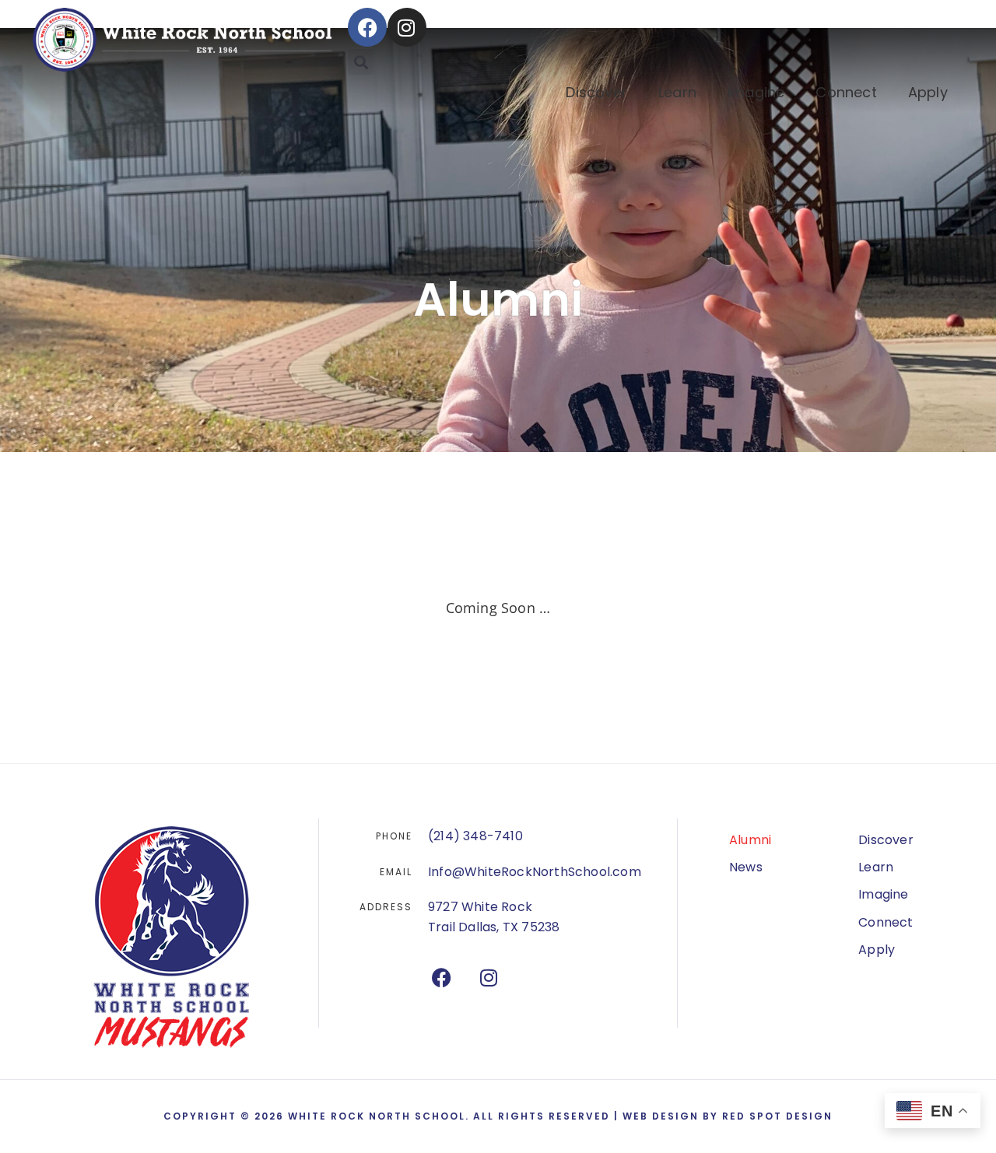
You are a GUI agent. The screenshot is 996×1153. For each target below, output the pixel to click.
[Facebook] (367, 27)
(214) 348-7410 (475, 836)
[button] (361, 62)
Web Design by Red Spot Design (727, 1116)
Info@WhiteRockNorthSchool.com (534, 872)
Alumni (750, 840)
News (746, 867)
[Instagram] (407, 27)
